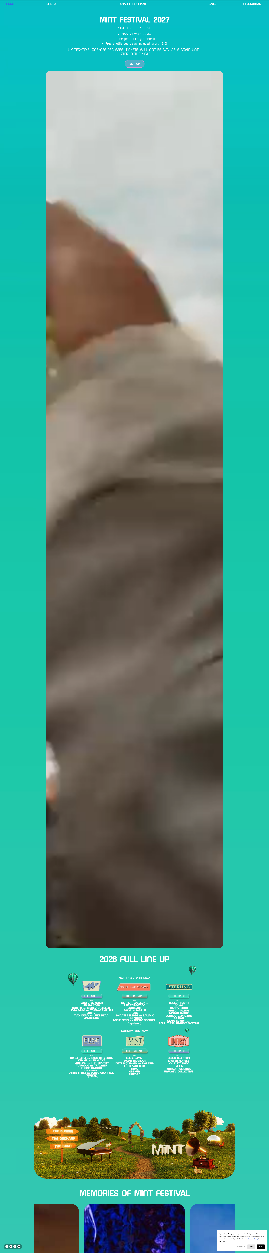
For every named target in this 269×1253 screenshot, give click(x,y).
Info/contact (253, 4)
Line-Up (51, 4)
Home (10, 4)
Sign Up (134, 63)
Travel (211, 4)
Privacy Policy (253, 1239)
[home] (134, 4)
